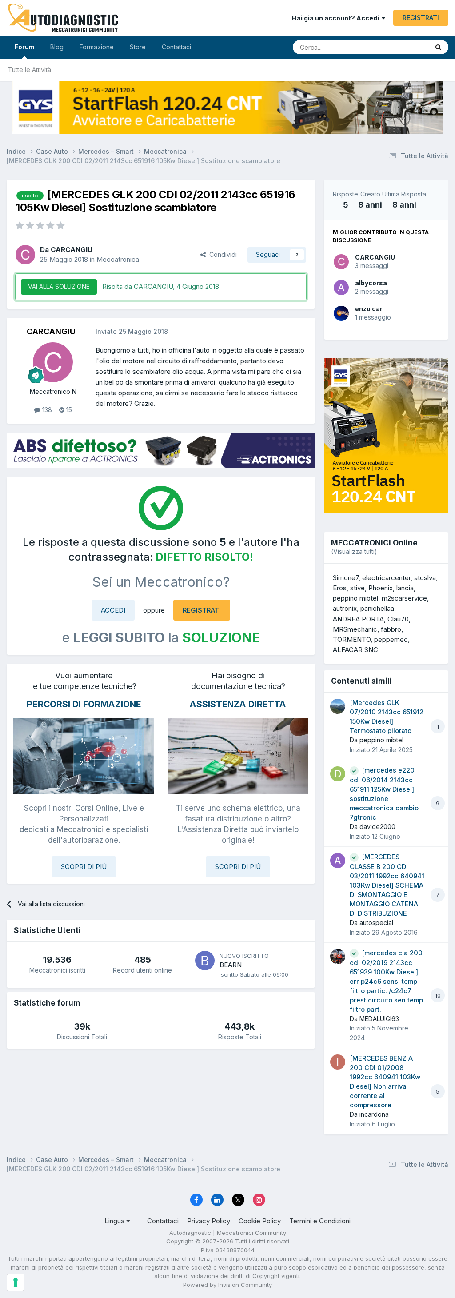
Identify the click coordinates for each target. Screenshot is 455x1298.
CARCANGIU (375, 257)
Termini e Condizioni (320, 1221)
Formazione (97, 47)
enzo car (369, 308)
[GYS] (227, 107)
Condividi (221, 254)
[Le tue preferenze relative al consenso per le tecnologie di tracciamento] (15, 1282)
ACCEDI (113, 610)
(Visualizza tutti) (354, 551)
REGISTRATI (421, 17)
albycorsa (371, 283)
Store (138, 47)
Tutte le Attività (29, 69)
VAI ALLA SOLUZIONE (59, 286)
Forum (24, 47)
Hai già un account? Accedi (337, 18)
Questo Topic (398, 47)
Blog (57, 47)
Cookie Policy (260, 1221)
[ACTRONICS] (161, 450)
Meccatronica (117, 259)
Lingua (115, 1221)
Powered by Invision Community (227, 1284)
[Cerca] (438, 47)
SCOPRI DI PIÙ (84, 866)
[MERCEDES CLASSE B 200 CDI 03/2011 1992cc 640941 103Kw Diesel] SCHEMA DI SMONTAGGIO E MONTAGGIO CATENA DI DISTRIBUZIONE (387, 885)
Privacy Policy (208, 1221)
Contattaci (176, 47)
